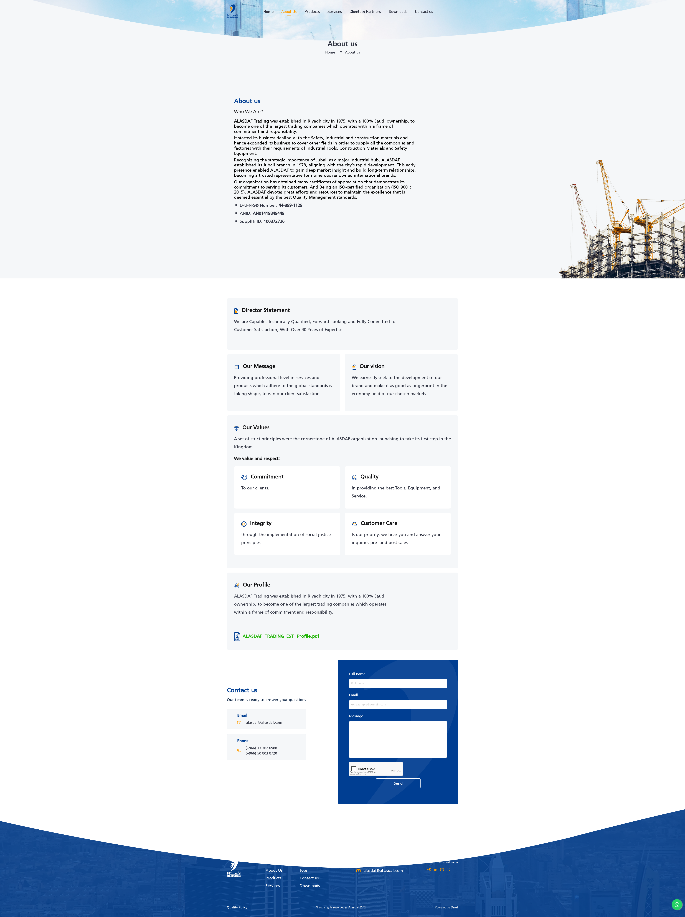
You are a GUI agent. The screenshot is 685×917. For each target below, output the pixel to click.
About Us (289, 11)
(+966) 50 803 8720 (261, 753)
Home (268, 11)
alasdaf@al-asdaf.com (264, 722)
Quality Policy (237, 907)
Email (353, 695)
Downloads (398, 11)
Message (356, 716)
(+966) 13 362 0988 (261, 748)
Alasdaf (353, 907)
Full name (357, 674)
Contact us (424, 11)
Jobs (304, 870)
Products (312, 11)
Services (335, 11)
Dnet (454, 907)
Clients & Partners (365, 11)
